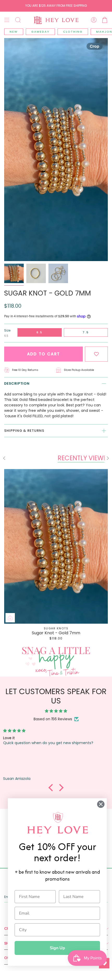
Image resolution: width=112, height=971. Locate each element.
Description (17, 383)
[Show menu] (7, 20)
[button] (18, 20)
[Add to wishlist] (96, 354)
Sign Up (57, 948)
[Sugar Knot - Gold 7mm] (56, 546)
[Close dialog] (101, 804)
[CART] (104, 20)
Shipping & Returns (24, 430)
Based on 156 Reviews (53, 719)
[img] (56, 711)
